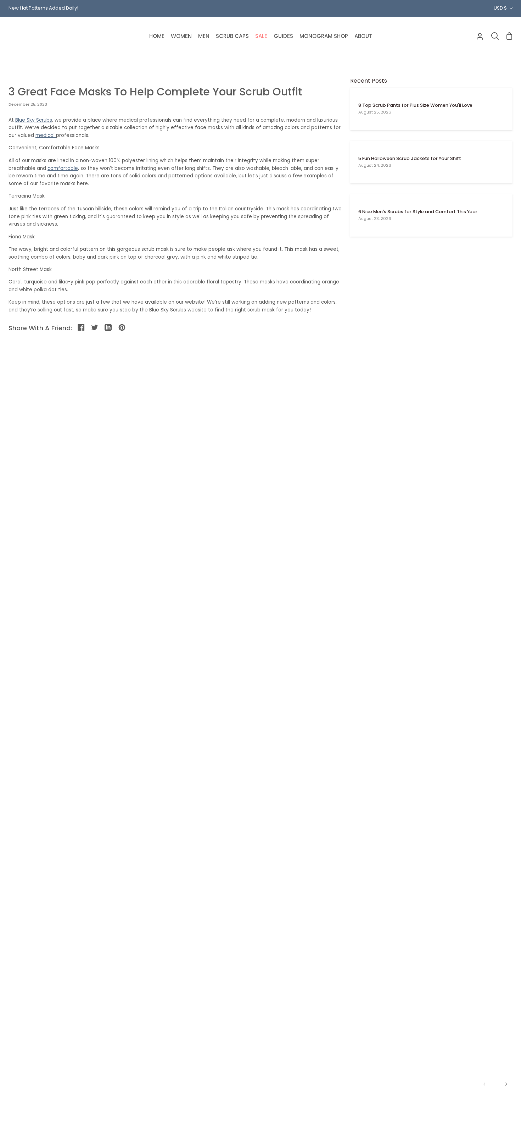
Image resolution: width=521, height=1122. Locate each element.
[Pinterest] (122, 328)
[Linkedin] (109, 328)
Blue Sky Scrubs (33, 120)
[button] (181, 36)
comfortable (62, 168)
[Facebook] (82, 328)
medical (45, 135)
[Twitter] (95, 328)
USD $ (500, 8)
